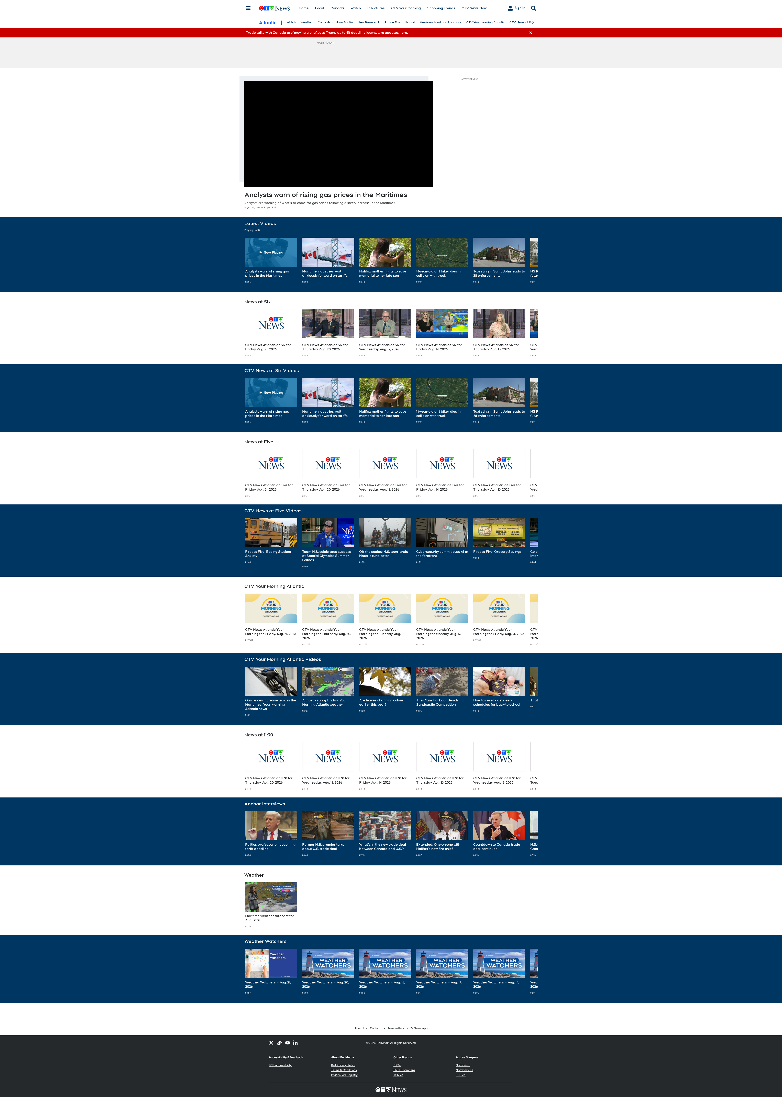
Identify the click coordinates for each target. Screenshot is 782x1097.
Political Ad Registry (344, 1075)
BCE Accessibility (280, 1065)
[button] (529, 260)
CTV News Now (474, 8)
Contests (324, 22)
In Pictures (376, 8)
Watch (355, 8)
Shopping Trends (441, 8)
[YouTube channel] (287, 1042)
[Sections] (248, 8)
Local (319, 8)
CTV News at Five (522, 22)
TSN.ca (398, 1075)
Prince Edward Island (400, 22)
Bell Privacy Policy (343, 1065)
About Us (361, 1028)
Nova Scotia (344, 22)
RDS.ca (461, 1075)
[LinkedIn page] (295, 1042)
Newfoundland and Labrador (440, 22)
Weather (307, 22)
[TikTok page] (279, 1042)
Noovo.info (463, 1065)
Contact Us (377, 1028)
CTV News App (417, 1028)
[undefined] (271, 260)
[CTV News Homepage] (274, 8)
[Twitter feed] (271, 1042)
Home (304, 8)
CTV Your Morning (406, 8)
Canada (337, 8)
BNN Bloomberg (404, 1070)
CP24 (397, 1065)
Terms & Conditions (344, 1070)
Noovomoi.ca (464, 1070)
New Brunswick (369, 22)
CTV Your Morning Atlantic (485, 22)
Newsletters (396, 1028)
